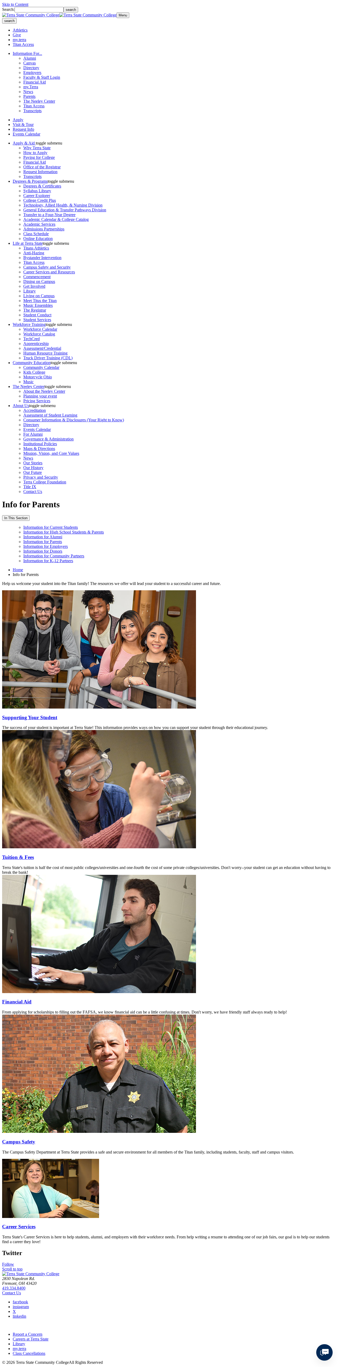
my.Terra (30, 87)
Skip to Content (15, 4)
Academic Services (39, 224)
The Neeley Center (39, 101)
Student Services (37, 319)
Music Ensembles (38, 305)
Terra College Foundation (44, 482)
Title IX (29, 486)
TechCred (31, 339)
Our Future (32, 472)
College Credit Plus (39, 200)
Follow (8, 1264)
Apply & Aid (24, 143)
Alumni (29, 58)
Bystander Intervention (42, 257)
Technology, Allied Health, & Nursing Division (62, 205)
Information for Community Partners (53, 556)
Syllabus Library (37, 191)
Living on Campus (39, 296)
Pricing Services (36, 401)
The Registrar (34, 310)
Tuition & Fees (18, 857)
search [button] (9, 21)
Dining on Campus (39, 281)
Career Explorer (36, 195)
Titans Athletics (36, 248)
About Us (21, 405)
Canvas (29, 63)
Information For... (27, 53)
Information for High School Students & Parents (63, 532)
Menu (123, 15)
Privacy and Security (40, 477)
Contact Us (32, 491)
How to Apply (35, 152)
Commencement (37, 276)
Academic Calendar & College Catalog (56, 219)
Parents (29, 96)
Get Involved (34, 286)
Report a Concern (27, 1334)
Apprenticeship (36, 343)
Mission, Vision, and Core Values (51, 453)
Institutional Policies (40, 444)
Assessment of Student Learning (50, 415)
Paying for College (39, 157)
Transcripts (32, 110)
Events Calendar (26, 134)
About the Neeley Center (44, 391)
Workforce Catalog (39, 334)
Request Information (40, 171)
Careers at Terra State (30, 1339)
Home (18, 569)
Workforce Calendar (40, 329)
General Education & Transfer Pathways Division (64, 210)
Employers (32, 72)
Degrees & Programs (30, 181)
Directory (31, 67)
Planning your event (40, 396)
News (28, 91)
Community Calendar (41, 367)
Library (29, 291)
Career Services (18, 1226)
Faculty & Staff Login (41, 77)
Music (28, 381)
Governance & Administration (48, 439)
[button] (49, 143)
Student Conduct (37, 315)
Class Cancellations (29, 1353)
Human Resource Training (45, 353)
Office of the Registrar (42, 167)
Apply (18, 119)
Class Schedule (36, 234)
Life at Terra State (28, 243)
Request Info (23, 129)
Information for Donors (42, 551)
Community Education (32, 362)
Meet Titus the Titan (40, 300)
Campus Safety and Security (47, 267)
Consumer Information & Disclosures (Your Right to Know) (73, 420)
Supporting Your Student (29, 717)
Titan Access (23, 44)
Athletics (20, 30)
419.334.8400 (13, 1288)
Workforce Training (29, 324)
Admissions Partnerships (43, 229)
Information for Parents (42, 541)
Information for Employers (45, 546)
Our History (33, 467)
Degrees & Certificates (42, 186)
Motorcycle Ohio (37, 377)
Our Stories (32, 463)
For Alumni (33, 434)
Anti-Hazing (33, 253)
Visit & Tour (23, 124)
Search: (8, 9)
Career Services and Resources (49, 272)
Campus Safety (18, 1142)
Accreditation (34, 410)
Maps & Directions (39, 448)
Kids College (34, 372)
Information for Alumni (42, 537)
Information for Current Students (50, 527)
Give (17, 35)
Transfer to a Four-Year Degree (49, 214)
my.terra (19, 39)
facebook (20, 1302)
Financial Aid (34, 82)
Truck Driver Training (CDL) (48, 358)
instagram (21, 1306)
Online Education (38, 238)
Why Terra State (37, 148)
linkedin (19, 1316)
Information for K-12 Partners (48, 560)
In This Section (16, 518)
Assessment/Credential (42, 348)
